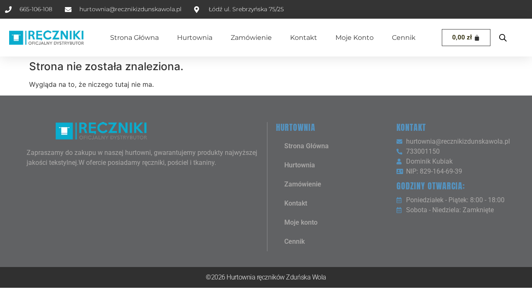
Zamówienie (251, 38)
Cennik (404, 38)
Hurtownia (194, 38)
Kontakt (303, 38)
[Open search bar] (503, 37)
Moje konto (354, 38)
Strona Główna (134, 38)
